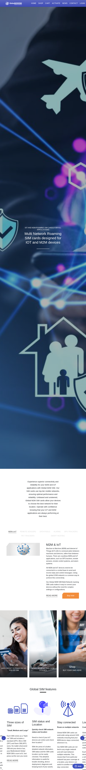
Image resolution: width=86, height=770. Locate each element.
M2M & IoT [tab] (12, 532)
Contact (74, 3)
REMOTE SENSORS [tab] (28, 532)
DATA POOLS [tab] (45, 532)
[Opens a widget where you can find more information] (78, 766)
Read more (9, 760)
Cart (47, 3)
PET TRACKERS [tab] (28, 536)
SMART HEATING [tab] (58, 536)
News (64, 3)
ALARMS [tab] (57, 532)
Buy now (70, 596)
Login (82, 3)
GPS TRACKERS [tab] (71, 532)
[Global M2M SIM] (13, 3)
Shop (40, 3)
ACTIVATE (56, 3)
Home (33, 3)
